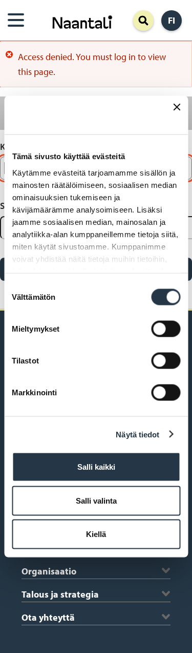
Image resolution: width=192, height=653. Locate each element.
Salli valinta (96, 500)
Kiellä (96, 534)
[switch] (165, 329)
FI (171, 20)
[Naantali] (82, 20)
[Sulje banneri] (176, 115)
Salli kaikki (96, 467)
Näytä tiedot (137, 434)
